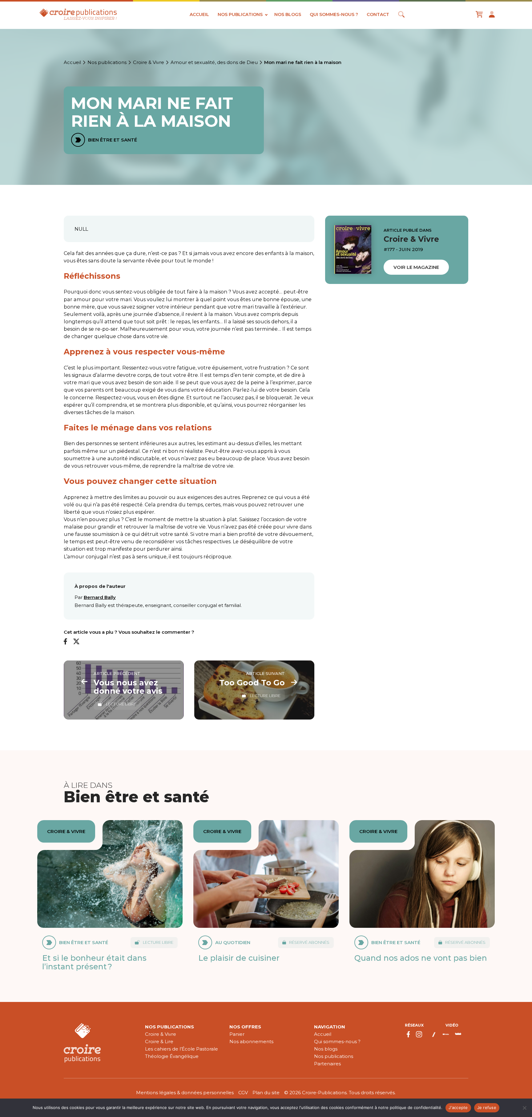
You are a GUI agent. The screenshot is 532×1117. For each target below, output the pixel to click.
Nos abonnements (251, 1041)
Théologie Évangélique (172, 1056)
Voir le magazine (416, 267)
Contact (378, 14)
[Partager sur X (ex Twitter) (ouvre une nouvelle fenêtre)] (76, 642)
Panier (236, 1034)
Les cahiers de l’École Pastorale (181, 1049)
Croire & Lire (159, 1041)
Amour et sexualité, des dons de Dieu (214, 62)
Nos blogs (287, 14)
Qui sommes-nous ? (334, 14)
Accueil (199, 14)
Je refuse (486, 1107)
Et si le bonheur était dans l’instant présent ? (94, 962)
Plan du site (266, 1092)
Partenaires (327, 1064)
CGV (243, 1092)
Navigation (329, 1027)
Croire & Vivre (148, 62)
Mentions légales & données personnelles (185, 1092)
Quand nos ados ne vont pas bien (420, 958)
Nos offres (245, 1027)
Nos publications (240, 14)
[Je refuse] (524, 1108)
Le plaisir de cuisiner (239, 958)
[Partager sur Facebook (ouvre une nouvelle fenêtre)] (65, 641)
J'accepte (458, 1107)
